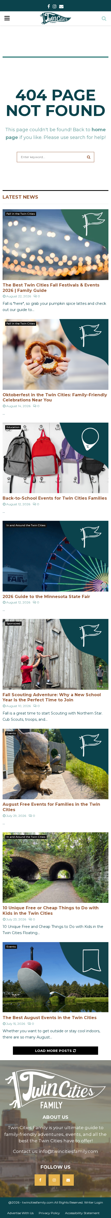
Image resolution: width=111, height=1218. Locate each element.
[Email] (68, 1180)
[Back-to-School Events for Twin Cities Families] (55, 458)
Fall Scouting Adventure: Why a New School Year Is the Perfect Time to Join (52, 697)
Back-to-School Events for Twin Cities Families (55, 498)
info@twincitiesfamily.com (68, 1151)
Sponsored (13, 623)
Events (11, 733)
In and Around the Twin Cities (25, 525)
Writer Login (93, 1202)
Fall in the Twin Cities (20, 213)
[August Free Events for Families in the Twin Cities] (55, 764)
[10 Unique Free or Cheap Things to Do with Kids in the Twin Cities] (55, 867)
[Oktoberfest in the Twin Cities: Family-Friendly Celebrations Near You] (55, 354)
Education (13, 427)
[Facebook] (40, 1180)
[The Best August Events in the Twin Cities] (55, 977)
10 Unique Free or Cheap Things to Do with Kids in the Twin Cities (51, 910)
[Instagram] (54, 1180)
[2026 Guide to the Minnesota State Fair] (55, 556)
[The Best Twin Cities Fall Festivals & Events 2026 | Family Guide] (55, 244)
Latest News (20, 197)
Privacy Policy (49, 1213)
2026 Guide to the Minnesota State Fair (46, 596)
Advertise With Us (20, 1213)
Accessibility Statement (82, 1213)
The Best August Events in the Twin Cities (50, 1017)
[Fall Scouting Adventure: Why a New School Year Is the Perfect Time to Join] (55, 654)
